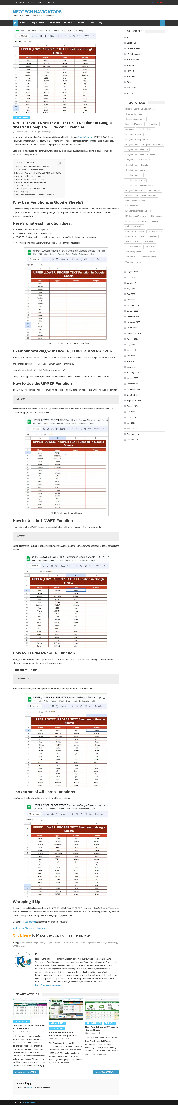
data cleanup (27, 943)
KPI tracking (143, 221)
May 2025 (131, 356)
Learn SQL (156, 221)
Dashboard (131, 43)
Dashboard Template (134, 124)
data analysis (152, 124)
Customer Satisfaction (135, 119)
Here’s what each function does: (30, 170)
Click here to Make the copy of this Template (35, 195)
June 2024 (131, 417)
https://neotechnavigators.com (48, 985)
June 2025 (131, 350)
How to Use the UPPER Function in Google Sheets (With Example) (27, 1072)
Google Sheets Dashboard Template (140, 155)
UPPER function (19, 946)
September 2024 (134, 401)
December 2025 (133, 317)
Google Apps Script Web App (137, 140)
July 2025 (131, 345)
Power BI (81, 23)
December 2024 (133, 384)
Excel (92, 23)
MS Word (68, 23)
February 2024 (133, 434)
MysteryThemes (29, 1102)
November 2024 (133, 389)
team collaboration (148, 257)
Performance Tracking (134, 231)
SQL (101, 23)
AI (128, 37)
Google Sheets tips (52, 943)
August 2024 (132, 406)
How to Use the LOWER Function (30, 179)
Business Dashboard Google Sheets (140, 109)
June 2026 (131, 283)
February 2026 (133, 305)
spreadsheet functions (96, 943)
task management (133, 252)
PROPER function (81, 943)
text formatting (111, 943)
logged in (30, 1088)
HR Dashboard (131, 196)
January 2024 (132, 440)
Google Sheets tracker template (139, 185)
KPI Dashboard (57, 1028)
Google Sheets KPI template (137, 165)
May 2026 (131, 289)
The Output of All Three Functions (30, 189)
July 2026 (131, 277)
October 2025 (133, 328)
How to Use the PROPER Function (31, 182)
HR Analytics (154, 191)
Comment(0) (46, 132)
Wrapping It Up (22, 192)
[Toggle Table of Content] (59, 163)
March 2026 (132, 300)
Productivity (130, 236)
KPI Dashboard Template (135, 216)
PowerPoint (54, 23)
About (40, 2)
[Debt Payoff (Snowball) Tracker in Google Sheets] (102, 1009)
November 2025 (133, 322)
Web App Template (133, 262)
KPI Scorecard (156, 216)
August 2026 (132, 272)
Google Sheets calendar (152, 145)
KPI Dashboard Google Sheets (138, 211)
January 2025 (132, 378)
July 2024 (131, 412)
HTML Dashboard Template (136, 201)
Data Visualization (145, 129)
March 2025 (132, 367)
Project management (148, 236)
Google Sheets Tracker (135, 180)
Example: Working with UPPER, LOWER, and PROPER (39, 173)
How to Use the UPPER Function (30, 176)
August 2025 (132, 339)
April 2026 (131, 294)
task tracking (131, 257)
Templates (110, 1023)
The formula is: (25, 186)
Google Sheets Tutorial (135, 191)
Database (129, 129)
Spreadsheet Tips (133, 242)
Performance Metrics (134, 226)
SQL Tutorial (150, 247)
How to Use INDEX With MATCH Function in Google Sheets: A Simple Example (107, 1072)
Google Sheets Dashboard (136, 150)
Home (23, 23)
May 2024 (131, 423)
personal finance (155, 231)
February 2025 (133, 373)
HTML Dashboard (134, 54)
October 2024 (133, 395)
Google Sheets (37, 23)
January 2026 (132, 311)
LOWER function (67, 943)
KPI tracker (129, 221)
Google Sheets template (135, 170)
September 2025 (134, 333)
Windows (131, 93)
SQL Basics (149, 242)
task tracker (150, 252)
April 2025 (131, 361)
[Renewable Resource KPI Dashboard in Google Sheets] (66, 1009)
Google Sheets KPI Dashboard (138, 160)
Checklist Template (133, 114)
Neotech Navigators (37, 12)
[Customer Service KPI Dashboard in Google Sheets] (30, 1008)
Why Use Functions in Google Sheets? (32, 167)
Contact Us (50, 2)
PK (35, 132)
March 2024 (132, 429)
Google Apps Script (133, 134)
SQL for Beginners (133, 247)
